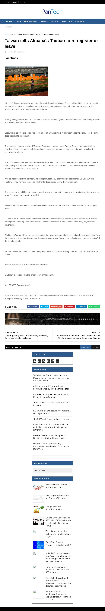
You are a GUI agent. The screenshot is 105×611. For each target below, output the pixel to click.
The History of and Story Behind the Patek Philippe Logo (58, 534)
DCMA (9, 27)
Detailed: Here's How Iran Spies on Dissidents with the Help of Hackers (50, 436)
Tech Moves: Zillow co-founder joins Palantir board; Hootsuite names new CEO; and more (51, 378)
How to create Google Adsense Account (56, 486)
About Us (67, 21)
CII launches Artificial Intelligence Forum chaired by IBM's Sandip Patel (51, 387)
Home (7, 2)
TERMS (44, 21)
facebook (85, 347)
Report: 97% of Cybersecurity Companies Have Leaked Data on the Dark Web (51, 446)
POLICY (54, 21)
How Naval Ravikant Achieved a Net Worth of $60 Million (57, 570)
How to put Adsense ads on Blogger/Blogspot (57, 497)
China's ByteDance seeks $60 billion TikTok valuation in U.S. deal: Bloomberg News (58, 522)
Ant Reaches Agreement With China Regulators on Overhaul (50, 395)
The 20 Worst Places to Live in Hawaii (51, 419)
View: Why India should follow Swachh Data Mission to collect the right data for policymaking (58, 582)
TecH (18, 21)
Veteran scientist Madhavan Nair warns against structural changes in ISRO (58, 595)
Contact (23, 2)
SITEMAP (79, 21)
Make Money (30, 21)
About (14, 2)
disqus (96, 347)
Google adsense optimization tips (54, 508)
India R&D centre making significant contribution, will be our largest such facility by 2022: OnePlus (58, 557)
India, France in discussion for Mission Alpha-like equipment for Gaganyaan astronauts (50, 427)
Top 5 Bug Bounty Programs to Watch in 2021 (59, 543)
